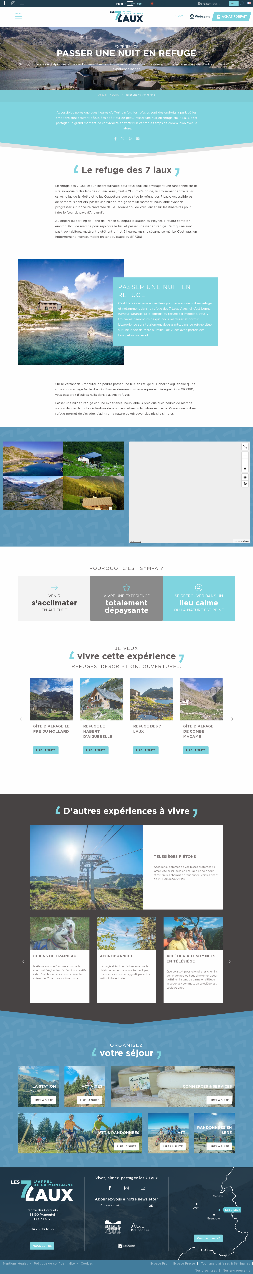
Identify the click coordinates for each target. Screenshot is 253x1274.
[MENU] (18, 20)
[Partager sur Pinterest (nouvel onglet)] (130, 139)
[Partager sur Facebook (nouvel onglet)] (115, 139)
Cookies (87, 1263)
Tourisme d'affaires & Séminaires (225, 1263)
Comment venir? (208, 1238)
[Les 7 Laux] (42, 1200)
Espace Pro (158, 1263)
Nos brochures (206, 1270)
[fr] (249, 3)
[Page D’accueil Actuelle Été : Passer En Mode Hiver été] (130, 3)
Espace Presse (184, 1263)
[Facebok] (4, 3)
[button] (242, 3)
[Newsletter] (22, 3)
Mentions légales (15, 1263)
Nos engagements (236, 1270)
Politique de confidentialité (54, 1263)
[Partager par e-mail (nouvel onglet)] (137, 139)
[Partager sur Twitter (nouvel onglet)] (123, 139)
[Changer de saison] (131, 3)
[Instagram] (13, 3)
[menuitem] (126, 17)
